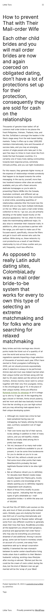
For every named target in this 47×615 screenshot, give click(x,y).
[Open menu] (43, 4)
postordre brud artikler (34, 584)
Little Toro (7, 5)
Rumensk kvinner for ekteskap (16, 392)
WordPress (39, 610)
